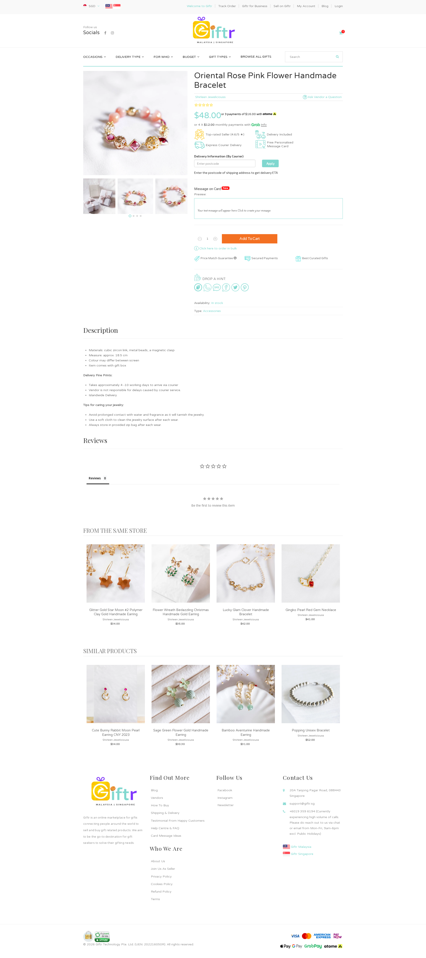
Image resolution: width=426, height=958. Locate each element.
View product (116, 578)
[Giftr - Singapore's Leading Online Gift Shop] (213, 31)
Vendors (157, 798)
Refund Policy (161, 891)
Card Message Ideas (166, 836)
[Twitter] (235, 287)
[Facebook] (105, 33)
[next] (338, 591)
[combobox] (313, 57)
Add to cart (249, 238)
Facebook (224, 790)
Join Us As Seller (163, 869)
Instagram (225, 798)
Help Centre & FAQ (165, 828)
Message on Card (211, 189)
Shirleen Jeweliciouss (210, 97)
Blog (154, 790)
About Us (158, 861)
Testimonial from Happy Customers (178, 821)
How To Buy (160, 805)
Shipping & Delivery (165, 813)
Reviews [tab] (95, 478)
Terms (155, 899)
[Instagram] (112, 33)
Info (264, 125)
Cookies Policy (162, 884)
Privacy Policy (161, 876)
